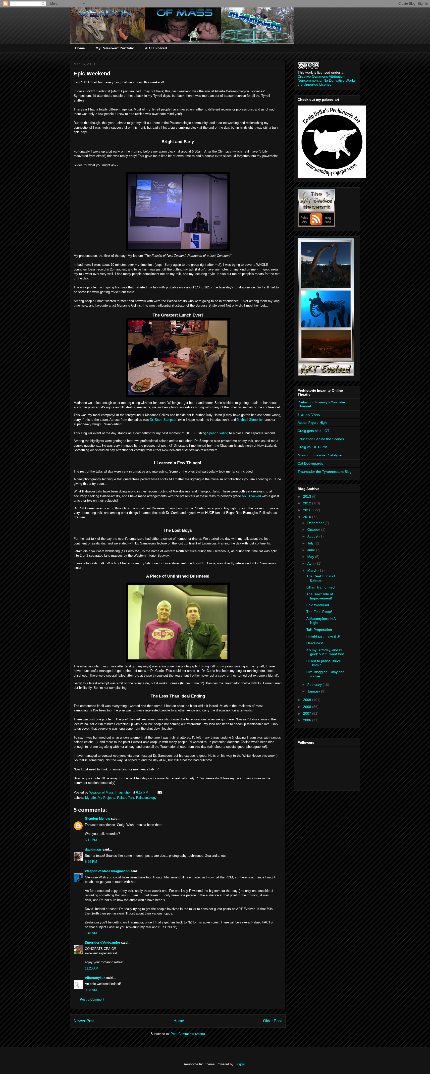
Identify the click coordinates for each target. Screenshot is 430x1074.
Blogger (239, 1064)
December (316, 523)
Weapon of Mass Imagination (107, 871)
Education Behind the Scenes (321, 439)
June (311, 550)
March (312, 570)
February (315, 685)
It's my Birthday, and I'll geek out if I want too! (325, 652)
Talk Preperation (319, 630)
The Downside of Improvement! (319, 596)
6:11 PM (91, 840)
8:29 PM (91, 861)
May (311, 557)
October (314, 530)
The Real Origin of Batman (320, 578)
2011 (307, 510)
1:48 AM (91, 933)
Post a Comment (92, 999)
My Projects (106, 798)
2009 (307, 700)
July (311, 543)
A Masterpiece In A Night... (320, 621)
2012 (307, 503)
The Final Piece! (319, 612)
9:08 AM (91, 990)
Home (80, 48)
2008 (307, 707)
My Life (90, 798)
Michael (250, 420)
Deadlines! (314, 643)
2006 (307, 720)
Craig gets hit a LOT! (314, 431)
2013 (307, 496)
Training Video (309, 414)
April (311, 563)
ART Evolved (156, 48)
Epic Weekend (317, 605)
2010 (307, 517)
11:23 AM (91, 968)
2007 (307, 713)
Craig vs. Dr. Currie (313, 447)
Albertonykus (95, 978)
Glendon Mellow (97, 818)
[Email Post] (159, 792)
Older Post (272, 1021)
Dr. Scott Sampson (163, 420)
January (314, 691)
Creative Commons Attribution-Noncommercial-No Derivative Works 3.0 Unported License (327, 80)
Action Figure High (312, 423)
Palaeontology (146, 798)
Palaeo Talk (125, 798)
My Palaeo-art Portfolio (115, 48)
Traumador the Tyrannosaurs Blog (325, 472)
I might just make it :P (323, 636)
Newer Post (84, 1021)
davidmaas (93, 849)
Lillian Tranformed (320, 587)
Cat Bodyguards (310, 463)
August (313, 536)
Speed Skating (217, 433)
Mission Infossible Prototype (320, 455)
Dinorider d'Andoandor (102, 942)
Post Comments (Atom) (188, 1034)
